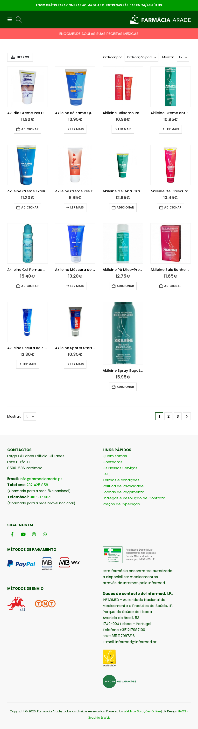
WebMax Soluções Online (142, 711)
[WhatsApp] (45, 534)
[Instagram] (34, 534)
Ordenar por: (112, 57)
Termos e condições (121, 479)
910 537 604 (40, 497)
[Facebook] (12, 534)
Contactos (112, 461)
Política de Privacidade (123, 485)
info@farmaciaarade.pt (41, 478)
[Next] (187, 416)
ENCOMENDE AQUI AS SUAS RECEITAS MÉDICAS (99, 33)
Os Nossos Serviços (120, 467)
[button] (11, 19)
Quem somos (115, 455)
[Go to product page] (27, 87)
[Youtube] (23, 534)
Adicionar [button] (30, 129)
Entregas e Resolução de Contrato (134, 498)
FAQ (106, 473)
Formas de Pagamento (123, 492)
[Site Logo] (160, 19)
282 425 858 (37, 484)
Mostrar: (168, 57)
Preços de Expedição (121, 504)
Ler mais (77, 129)
